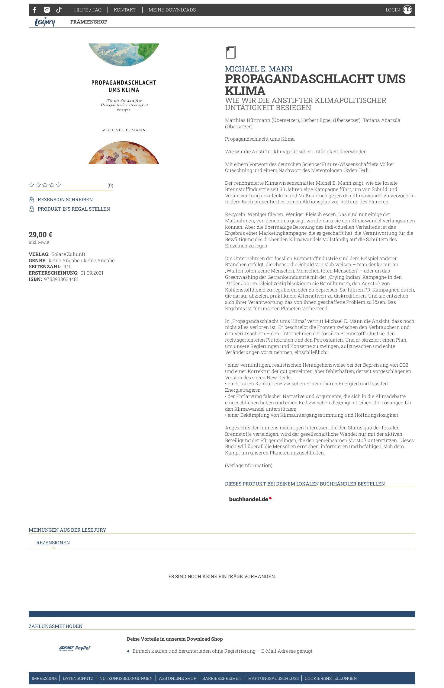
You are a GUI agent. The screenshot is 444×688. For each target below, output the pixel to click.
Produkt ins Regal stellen (74, 209)
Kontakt (125, 9)
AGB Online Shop (177, 678)
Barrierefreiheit (222, 678)
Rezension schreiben (65, 199)
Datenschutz (78, 678)
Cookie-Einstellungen (331, 678)
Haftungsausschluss (273, 678)
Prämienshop (88, 21)
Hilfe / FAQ (87, 9)
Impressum (44, 678)
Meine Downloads (172, 9)
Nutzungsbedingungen (126, 678)
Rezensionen (53, 543)
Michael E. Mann (259, 69)
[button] (398, 10)
